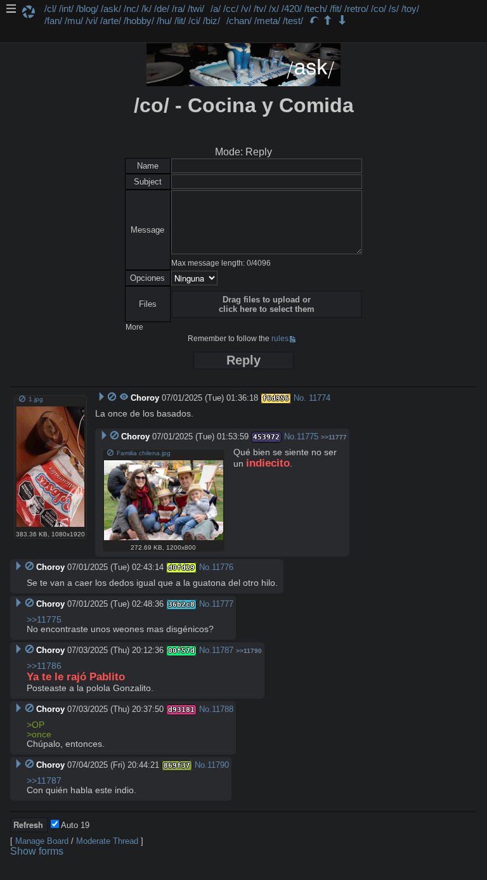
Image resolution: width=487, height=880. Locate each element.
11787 (222, 650)
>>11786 (44, 666)
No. (300, 398)
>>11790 (249, 650)
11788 (222, 709)
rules (280, 338)
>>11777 (334, 437)
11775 (307, 436)
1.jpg (36, 399)
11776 (222, 567)
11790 (218, 765)
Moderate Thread (107, 841)
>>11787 (44, 781)
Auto (74, 825)
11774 (319, 398)
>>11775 (44, 619)
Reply (243, 360)
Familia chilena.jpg (144, 453)
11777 (222, 604)
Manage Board (41, 841)
